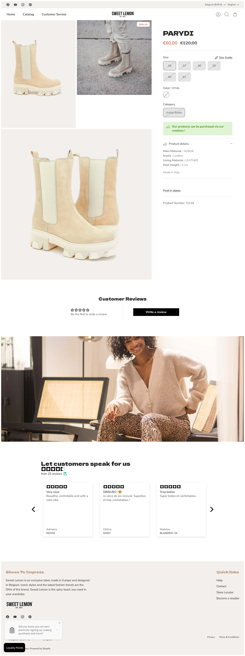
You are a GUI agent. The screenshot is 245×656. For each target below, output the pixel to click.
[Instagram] (23, 4)
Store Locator (224, 592)
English (232, 4)
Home (11, 14)
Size (165, 57)
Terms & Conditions (229, 637)
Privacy (211, 637)
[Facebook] (8, 4)
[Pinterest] (30, 4)
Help (219, 580)
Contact (221, 586)
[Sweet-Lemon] (122, 14)
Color (171, 88)
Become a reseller (227, 598)
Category (169, 104)
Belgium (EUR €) (213, 4)
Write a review (156, 312)
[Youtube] (15, 4)
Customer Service (54, 14)
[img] (124, 469)
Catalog (28, 14)
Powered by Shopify (40, 648)
